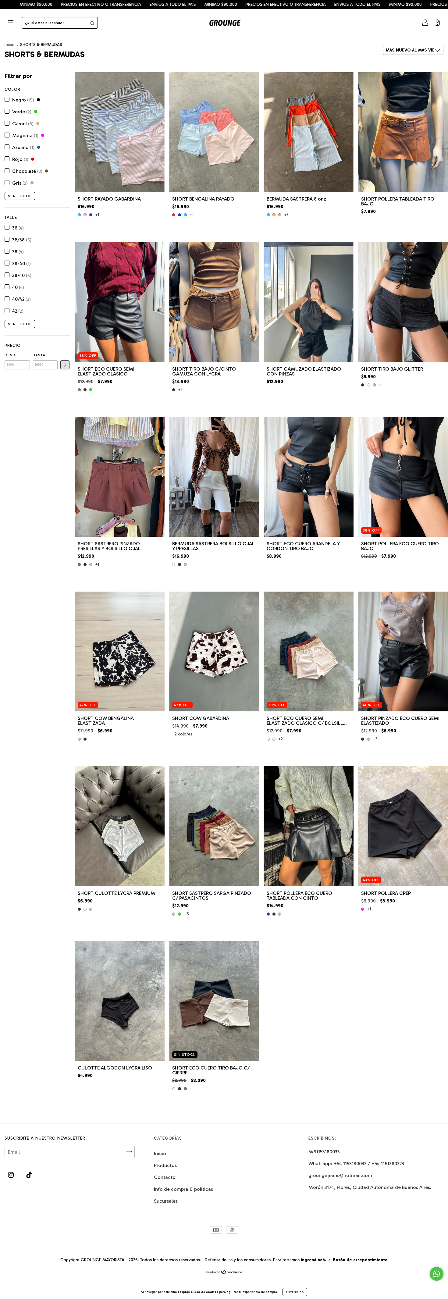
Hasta (39, 355)
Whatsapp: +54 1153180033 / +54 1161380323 (356, 1163)
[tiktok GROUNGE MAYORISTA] (29, 1175)
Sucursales (166, 1201)
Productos (165, 1165)
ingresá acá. (313, 1259)
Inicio (10, 44)
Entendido (295, 1292)
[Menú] (11, 23)
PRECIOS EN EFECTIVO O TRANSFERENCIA (163, 4)
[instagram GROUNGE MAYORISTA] (11, 1175)
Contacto (165, 1177)
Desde (11, 355)
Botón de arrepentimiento (360, 1259)
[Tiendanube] (224, 1273)
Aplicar (64, 364)
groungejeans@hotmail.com (340, 1175)
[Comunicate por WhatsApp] (436, 1274)
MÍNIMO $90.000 (99, 4)
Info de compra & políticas (183, 1189)
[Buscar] (92, 22)
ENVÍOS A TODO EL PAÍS (51, 4)
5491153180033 (324, 1152)
